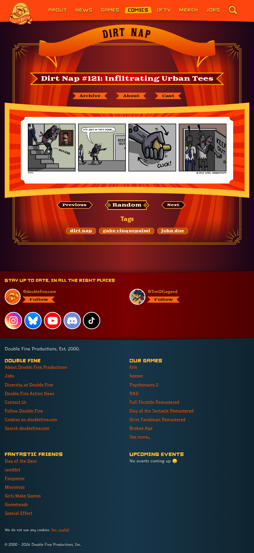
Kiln (133, 366)
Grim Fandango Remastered (157, 419)
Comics (138, 10)
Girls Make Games (23, 495)
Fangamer (15, 478)
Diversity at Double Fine (29, 384)
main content (149, 272)
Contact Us (15, 402)
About (57, 10)
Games (110, 10)
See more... (139, 436)
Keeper (136, 375)
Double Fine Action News (29, 393)
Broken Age (141, 428)
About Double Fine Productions (36, 366)
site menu (122, 272)
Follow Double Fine (24, 410)
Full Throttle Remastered (154, 402)
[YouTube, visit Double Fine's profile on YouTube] (52, 320)
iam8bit (12, 469)
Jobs (213, 10)
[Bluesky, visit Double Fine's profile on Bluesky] (33, 320)
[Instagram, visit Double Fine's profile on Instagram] (13, 320)
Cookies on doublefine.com (31, 419)
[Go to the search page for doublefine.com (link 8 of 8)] (232, 10)
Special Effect (18, 513)
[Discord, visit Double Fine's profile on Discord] (72, 320)
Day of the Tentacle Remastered (161, 410)
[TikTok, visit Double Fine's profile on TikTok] (91, 320)
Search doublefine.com (27, 428)
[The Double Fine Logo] (20, 13)
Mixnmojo (15, 486)
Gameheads (16, 504)
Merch (188, 10)
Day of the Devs (21, 460)
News (84, 10)
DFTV (164, 10)
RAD (134, 393)
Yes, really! (60, 530)
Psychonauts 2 (144, 384)
